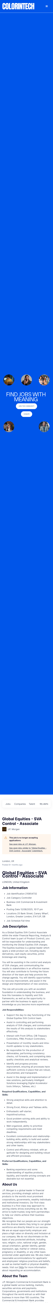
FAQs (21, 1267)
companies (20, 804)
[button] (47, 6)
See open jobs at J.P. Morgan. (22, 844)
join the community (26, 406)
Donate (26, 414)
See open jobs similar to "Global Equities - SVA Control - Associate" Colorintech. (27, 849)
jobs (7, 804)
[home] (18, 6)
